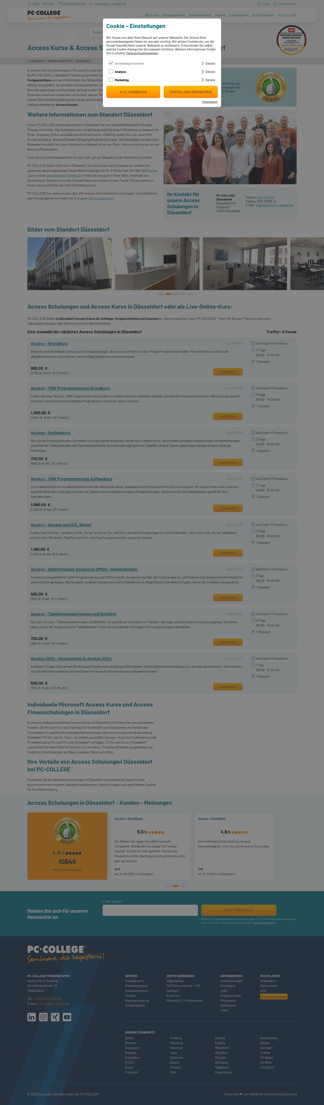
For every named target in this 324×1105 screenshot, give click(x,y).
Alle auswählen (133, 92)
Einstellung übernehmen (191, 92)
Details (210, 63)
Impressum (210, 102)
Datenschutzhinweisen (142, 53)
